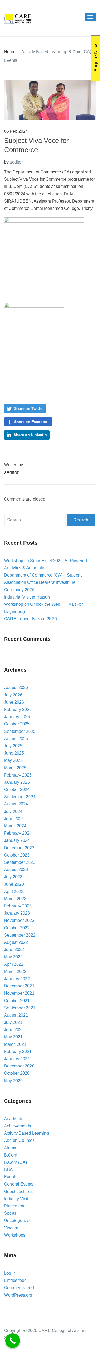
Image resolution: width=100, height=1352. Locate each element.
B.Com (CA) (79, 52)
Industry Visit (16, 1198)
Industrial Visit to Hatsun (27, 597)
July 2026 (13, 695)
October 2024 (17, 789)
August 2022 (16, 942)
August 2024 (16, 804)
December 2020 (19, 1066)
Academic (13, 1118)
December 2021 (19, 986)
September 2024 (19, 796)
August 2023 (16, 869)
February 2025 (18, 775)
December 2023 (19, 848)
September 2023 (19, 862)
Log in (10, 1273)
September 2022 (19, 935)
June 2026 (14, 702)
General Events (18, 1184)
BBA (8, 1169)
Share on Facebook (32, 421)
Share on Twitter (29, 408)
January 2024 (17, 840)
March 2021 (15, 1044)
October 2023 (17, 855)
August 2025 (16, 738)
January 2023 (17, 913)
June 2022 (14, 949)
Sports (10, 1213)
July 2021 (13, 1022)
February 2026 (18, 709)
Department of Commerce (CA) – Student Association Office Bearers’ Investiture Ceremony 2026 (43, 582)
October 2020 (17, 1073)
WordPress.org (18, 1295)
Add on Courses (19, 1140)
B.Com (10, 1155)
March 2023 (15, 898)
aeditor (16, 162)
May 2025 (13, 760)
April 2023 (13, 891)
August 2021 (16, 1015)
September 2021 (19, 1008)
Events (10, 60)
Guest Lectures (18, 1191)
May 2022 (13, 957)
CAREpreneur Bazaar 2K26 (30, 618)
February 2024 (18, 833)
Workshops (14, 1235)
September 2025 (19, 731)
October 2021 (17, 1000)
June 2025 (14, 753)
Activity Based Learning (43, 52)
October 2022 (17, 928)
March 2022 (15, 971)
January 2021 (17, 1058)
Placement (14, 1206)
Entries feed (15, 1280)
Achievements (17, 1126)
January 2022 (17, 978)
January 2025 (17, 782)
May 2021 (13, 1037)
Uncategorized (18, 1220)
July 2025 (13, 746)
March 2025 (15, 768)
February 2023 (18, 906)
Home (9, 52)
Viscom (11, 1228)
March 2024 (15, 826)
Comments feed (19, 1287)
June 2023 (14, 884)
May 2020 (13, 1080)
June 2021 (14, 1029)
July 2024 (13, 811)
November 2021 (19, 993)
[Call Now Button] (12, 1340)
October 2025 (17, 724)
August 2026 (16, 687)
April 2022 (13, 964)
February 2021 (18, 1051)
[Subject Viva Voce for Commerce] (50, 99)
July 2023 (13, 876)
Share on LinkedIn (30, 435)
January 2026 (17, 716)
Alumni (10, 1148)
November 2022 (19, 920)
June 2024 (14, 818)
